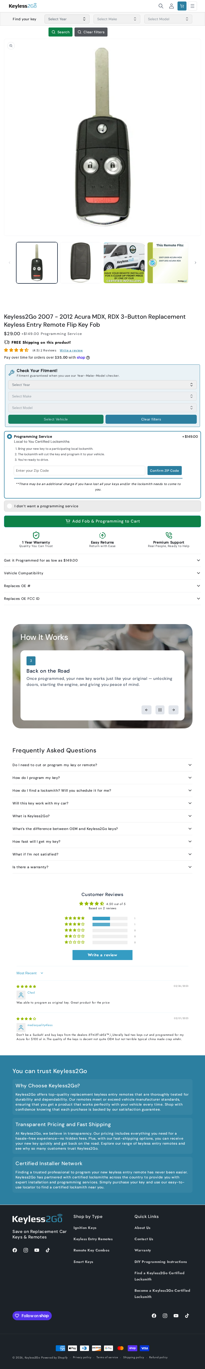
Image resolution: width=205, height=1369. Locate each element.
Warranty (142, 1250)
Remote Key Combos (91, 1250)
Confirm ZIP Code (164, 471)
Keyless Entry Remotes (93, 1238)
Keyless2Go (32, 1357)
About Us (142, 1227)
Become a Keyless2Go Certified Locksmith (162, 1293)
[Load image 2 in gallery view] (80, 262)
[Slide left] (9, 262)
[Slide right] (195, 262)
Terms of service (107, 1357)
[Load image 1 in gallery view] (37, 262)
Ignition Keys (85, 1227)
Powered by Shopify (54, 1357)
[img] (26, 986)
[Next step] (173, 709)
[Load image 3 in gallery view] (124, 262)
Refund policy (158, 1357)
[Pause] (160, 709)
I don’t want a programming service (46, 506)
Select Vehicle (56, 419)
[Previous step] (147, 709)
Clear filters (94, 32)
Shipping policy (133, 1357)
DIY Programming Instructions (160, 1261)
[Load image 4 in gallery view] (167, 262)
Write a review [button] (102, 955)
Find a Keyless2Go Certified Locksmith (159, 1276)
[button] (161, 6)
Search (64, 32)
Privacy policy (82, 1357)
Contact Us (143, 1238)
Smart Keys (83, 1261)
